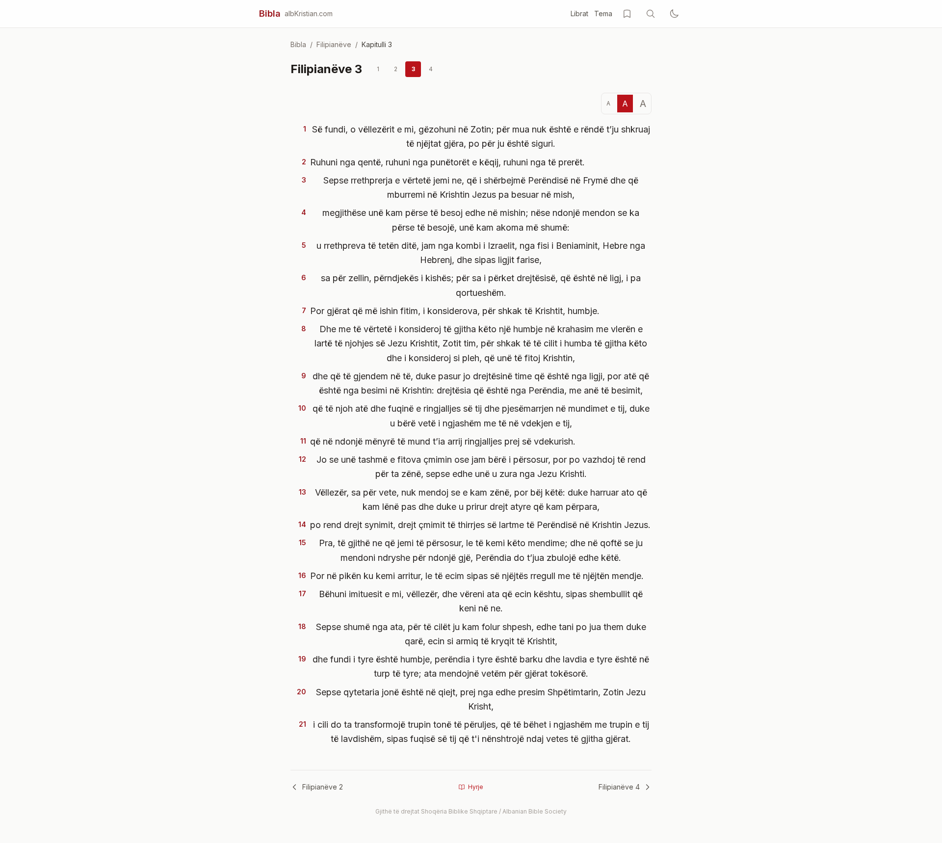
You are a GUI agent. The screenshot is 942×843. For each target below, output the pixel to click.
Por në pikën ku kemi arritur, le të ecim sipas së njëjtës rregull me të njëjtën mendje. (477, 576)
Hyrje (475, 786)
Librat (579, 13)
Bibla (270, 13)
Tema (603, 13)
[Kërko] (650, 14)
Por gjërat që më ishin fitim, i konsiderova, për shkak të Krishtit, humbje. (455, 311)
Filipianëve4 (619, 787)
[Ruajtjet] (627, 14)
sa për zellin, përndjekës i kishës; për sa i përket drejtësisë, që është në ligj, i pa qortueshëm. (481, 285)
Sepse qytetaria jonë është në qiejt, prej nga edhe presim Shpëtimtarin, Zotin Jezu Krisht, (481, 699)
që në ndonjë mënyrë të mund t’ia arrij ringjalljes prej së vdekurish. (443, 441)
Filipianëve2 (322, 787)
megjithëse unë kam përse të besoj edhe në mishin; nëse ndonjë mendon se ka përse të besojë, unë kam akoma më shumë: (480, 220)
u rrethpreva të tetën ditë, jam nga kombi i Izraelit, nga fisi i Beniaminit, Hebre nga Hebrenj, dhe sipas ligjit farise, (480, 252)
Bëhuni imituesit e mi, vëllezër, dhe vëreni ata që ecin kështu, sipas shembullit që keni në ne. (481, 601)
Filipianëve (333, 44)
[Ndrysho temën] (674, 14)
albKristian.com (309, 13)
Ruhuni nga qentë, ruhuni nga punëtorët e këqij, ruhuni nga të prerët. (447, 162)
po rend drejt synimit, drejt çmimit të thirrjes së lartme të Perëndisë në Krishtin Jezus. (480, 525)
